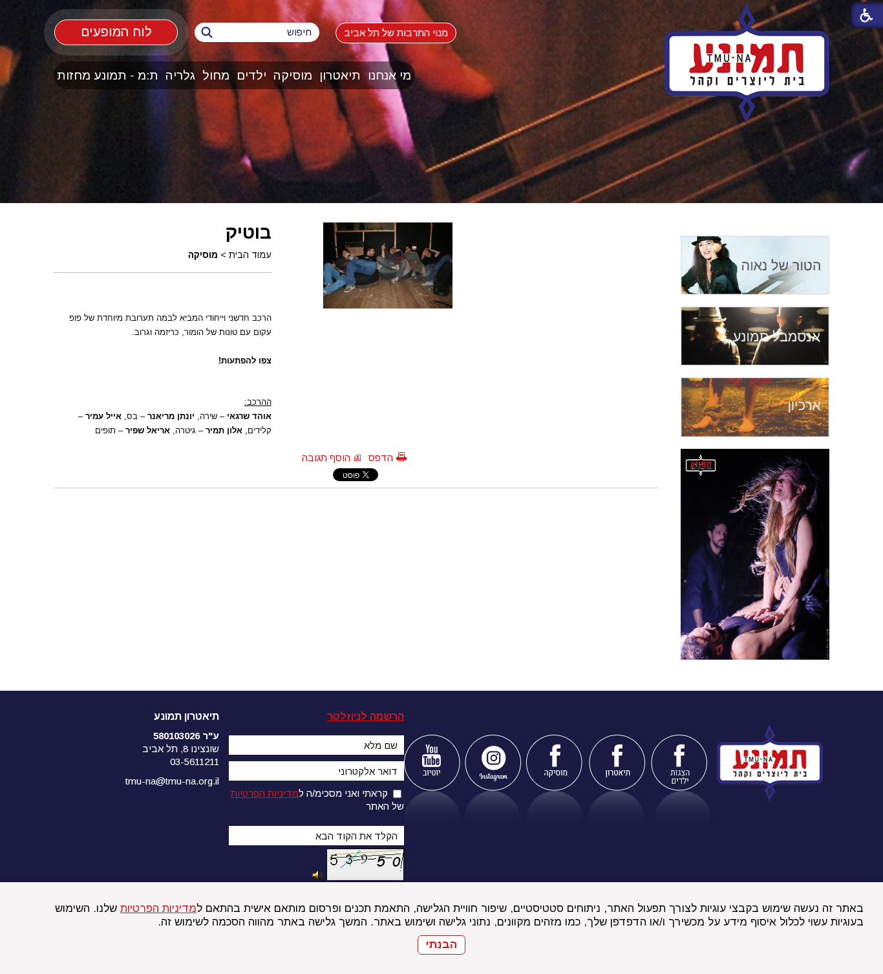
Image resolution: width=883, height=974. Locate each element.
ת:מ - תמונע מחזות (107, 75)
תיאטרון (340, 75)
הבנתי (441, 944)
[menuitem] (390, 75)
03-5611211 (194, 761)
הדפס (380, 457)
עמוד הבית (250, 255)
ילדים (251, 75)
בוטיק (248, 232)
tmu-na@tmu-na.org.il (172, 780)
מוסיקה (292, 75)
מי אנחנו (389, 75)
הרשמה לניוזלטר (365, 716)
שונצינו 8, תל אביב (180, 748)
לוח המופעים (116, 32)
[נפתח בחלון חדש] (431, 763)
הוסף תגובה (326, 457)
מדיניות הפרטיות (158, 908)
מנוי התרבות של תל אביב (396, 32)
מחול (215, 75)
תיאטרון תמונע (186, 716)
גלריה (180, 75)
